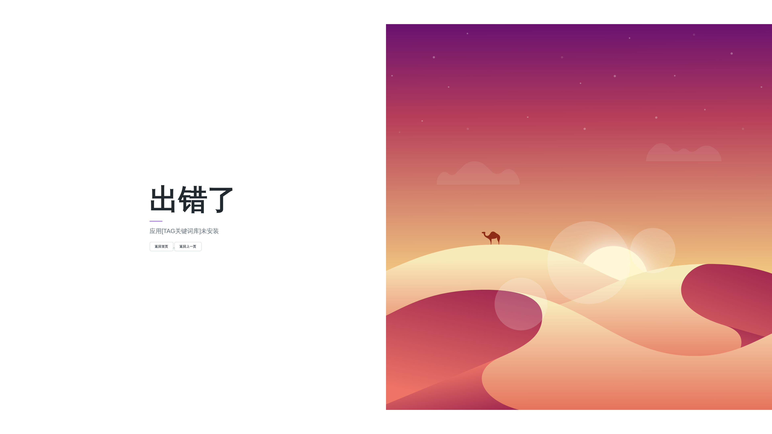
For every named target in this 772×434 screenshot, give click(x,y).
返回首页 (161, 246)
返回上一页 (188, 246)
